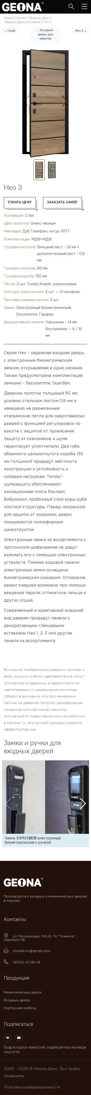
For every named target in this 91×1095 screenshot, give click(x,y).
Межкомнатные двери (22, 992)
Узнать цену (20, 202)
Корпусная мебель (20, 1008)
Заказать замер (62, 202)
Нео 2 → (81, 31)
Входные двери (17, 1000)
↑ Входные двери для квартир (45, 34)
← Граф (9, 31)
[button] (64, 101)
